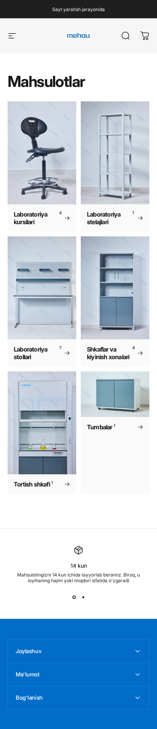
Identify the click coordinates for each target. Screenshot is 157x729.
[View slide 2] (83, 597)
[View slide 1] (73, 597)
